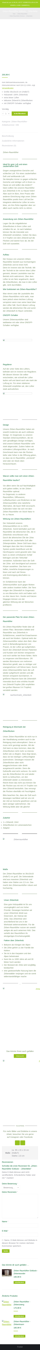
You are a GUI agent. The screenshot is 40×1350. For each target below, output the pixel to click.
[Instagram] (22, 1142)
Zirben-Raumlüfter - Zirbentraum (22, 1322)
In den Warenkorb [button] (19, 1282)
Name (5, 1221)
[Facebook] (17, 1142)
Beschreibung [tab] (8, 136)
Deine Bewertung (10, 1184)
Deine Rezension (10, 1192)
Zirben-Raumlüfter (19, 122)
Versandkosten (7, 88)
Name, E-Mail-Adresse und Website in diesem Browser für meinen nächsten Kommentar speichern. (19, 1243)
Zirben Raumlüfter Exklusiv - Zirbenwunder (26, 1272)
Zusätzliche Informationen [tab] (13, 141)
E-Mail (5, 1231)
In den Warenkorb (20, 113)
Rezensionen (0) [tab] (9, 146)
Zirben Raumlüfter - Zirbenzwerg (22, 1303)
